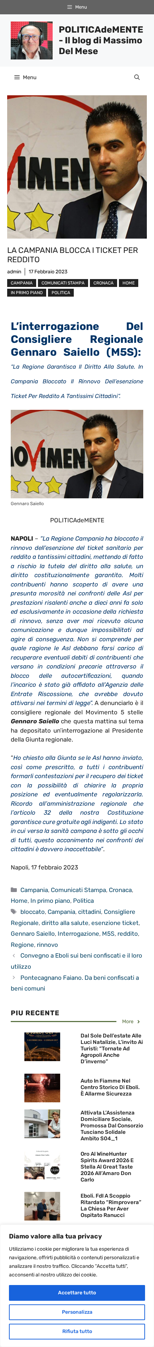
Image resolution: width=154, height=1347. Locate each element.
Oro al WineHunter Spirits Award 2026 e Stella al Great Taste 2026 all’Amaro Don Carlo (107, 1167)
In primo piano (27, 292)
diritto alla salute (65, 922)
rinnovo (47, 944)
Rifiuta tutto (77, 1331)
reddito (127, 933)
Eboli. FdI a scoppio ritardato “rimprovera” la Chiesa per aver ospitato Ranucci (111, 1205)
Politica (61, 292)
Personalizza (77, 1312)
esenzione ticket (115, 922)
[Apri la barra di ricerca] (137, 77)
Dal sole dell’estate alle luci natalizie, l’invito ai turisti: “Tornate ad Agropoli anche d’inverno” (112, 1048)
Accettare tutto (77, 1293)
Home (128, 283)
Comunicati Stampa (63, 283)
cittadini (89, 911)
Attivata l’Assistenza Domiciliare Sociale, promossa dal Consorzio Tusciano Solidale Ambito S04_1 (112, 1125)
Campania (22, 283)
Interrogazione (78, 933)
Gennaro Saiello (33, 933)
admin (14, 272)
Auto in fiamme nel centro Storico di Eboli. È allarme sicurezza (110, 1087)
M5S (108, 933)
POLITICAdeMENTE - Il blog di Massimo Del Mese (101, 40)
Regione (22, 944)
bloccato (32, 911)
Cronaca (103, 283)
